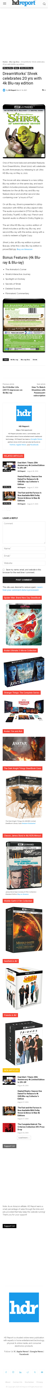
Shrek (35, 360)
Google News (36, 439)
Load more (23, 1138)
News (16, 68)
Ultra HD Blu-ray (27, 68)
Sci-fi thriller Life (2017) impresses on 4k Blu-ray (12, 390)
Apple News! (23, 1351)
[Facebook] (6, 1372)
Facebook (34, 445)
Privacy (40, 1382)
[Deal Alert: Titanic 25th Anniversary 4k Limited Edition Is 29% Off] (9, 465)
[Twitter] (34, 1372)
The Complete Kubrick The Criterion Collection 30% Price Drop (31, 1126)
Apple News (21, 445)
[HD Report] (24, 3)
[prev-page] (4, 509)
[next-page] (8, 509)
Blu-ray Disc (14, 62)
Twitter (12, 445)
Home (5, 62)
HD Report (12, 90)
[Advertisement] (24, 32)
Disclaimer (29, 1382)
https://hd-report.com (24, 430)
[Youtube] (42, 1372)
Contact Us (17, 1382)
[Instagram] (13, 1372)
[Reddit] (27, 1372)
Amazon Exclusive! (29, 823)
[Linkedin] (20, 1372)
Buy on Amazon (24, 249)
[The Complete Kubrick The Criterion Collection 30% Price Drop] (9, 1127)
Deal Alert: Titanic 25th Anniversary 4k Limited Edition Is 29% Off (31, 465)
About (7, 1382)
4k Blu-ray (14, 360)
